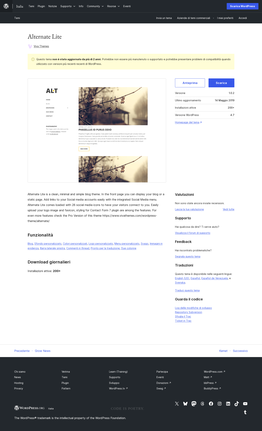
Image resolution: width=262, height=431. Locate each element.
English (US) (182, 278)
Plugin (65, 382)
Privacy (18, 388)
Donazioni (163, 382)
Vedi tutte (228, 209)
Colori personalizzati (75, 243)
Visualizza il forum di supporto (192, 232)
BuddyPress (212, 388)
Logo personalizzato (101, 243)
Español (195, 278)
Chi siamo (19, 371)
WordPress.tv (118, 388)
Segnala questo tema (187, 256)
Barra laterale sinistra (52, 248)
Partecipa (162, 371)
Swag (161, 388)
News (17, 377)
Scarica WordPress (242, 6)
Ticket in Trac (183, 320)
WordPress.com (214, 371)
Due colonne (128, 248)
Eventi (160, 377)
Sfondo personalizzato (47, 243)
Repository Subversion (188, 312)
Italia (51, 408)
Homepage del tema (187, 122)
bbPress (210, 382)
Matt (208, 377)
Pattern (66, 388)
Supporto (114, 377)
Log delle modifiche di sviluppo (193, 307)
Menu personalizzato (126, 243)
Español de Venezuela (214, 278)
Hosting (18, 382)
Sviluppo (114, 382)
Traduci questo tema (187, 290)
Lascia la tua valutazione (189, 209)
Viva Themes (41, 46)
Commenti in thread (77, 248)
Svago (144, 243)
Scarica (221, 83)
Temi (17, 17)
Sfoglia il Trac (183, 316)
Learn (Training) (118, 371)
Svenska (180, 282)
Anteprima (190, 83)
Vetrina (66, 371)
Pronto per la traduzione (105, 248)
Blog (30, 243)
